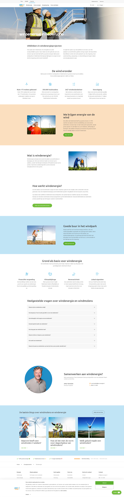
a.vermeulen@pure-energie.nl (97, 383)
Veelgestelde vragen (86, 477)
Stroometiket (70, 477)
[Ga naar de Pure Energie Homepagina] (22, 5)
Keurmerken (69, 475)
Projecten (32, 1)
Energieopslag (45, 5)
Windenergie (29, 5)
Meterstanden (56, 475)
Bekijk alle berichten (98, 412)
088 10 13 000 (94, 385)
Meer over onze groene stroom (42, 205)
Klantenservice (95, 1)
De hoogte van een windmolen (36, 475)
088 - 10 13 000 (102, 477)
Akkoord (104, 482)
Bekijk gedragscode (69, 243)
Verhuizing (56, 477)
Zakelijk (26, 1)
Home (18, 464)
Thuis (21, 1)
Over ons (102, 1)
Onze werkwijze (54, 5)
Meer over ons (68, 134)
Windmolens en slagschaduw (36, 477)
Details (27, 494)
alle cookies (64, 490)
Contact (84, 475)
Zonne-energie (37, 5)
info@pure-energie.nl (103, 475)
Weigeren (104, 487)
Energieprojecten (28, 464)
